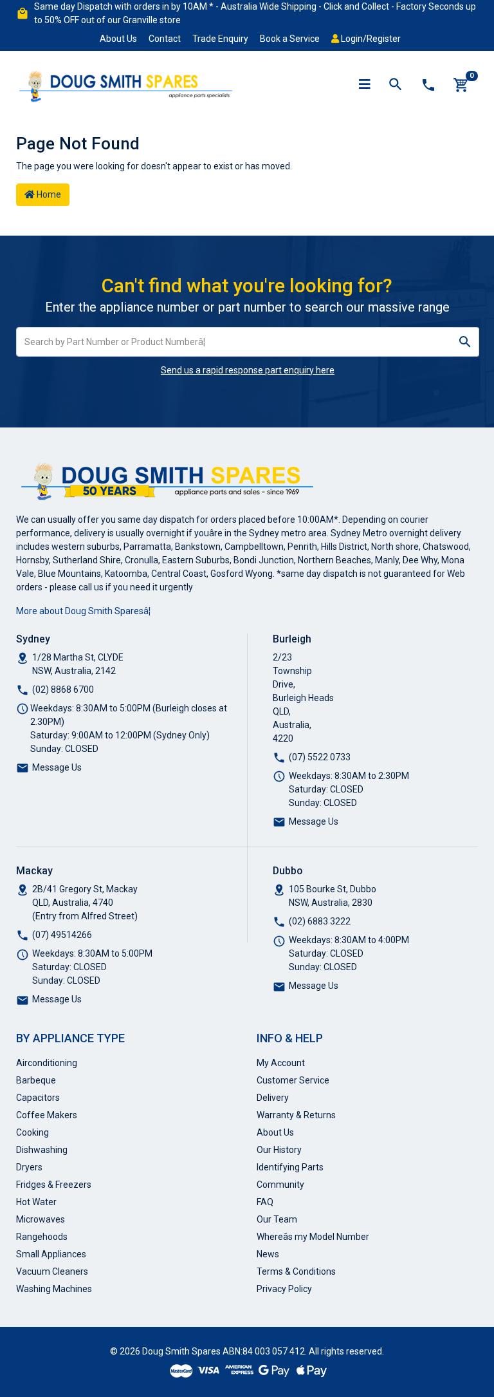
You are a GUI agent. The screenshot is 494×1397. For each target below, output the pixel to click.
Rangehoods (42, 1237)
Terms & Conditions (296, 1271)
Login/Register (370, 38)
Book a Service (290, 38)
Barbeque (36, 1080)
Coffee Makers (46, 1115)
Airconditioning (46, 1063)
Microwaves (40, 1219)
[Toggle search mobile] (395, 85)
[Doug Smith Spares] (126, 84)
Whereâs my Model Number (313, 1237)
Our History (279, 1150)
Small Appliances (51, 1254)
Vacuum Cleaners (52, 1271)
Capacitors (38, 1097)
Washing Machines (54, 1289)
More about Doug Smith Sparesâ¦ (83, 611)
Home (48, 194)
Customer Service (293, 1080)
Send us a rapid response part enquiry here (247, 370)
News (268, 1254)
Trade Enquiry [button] (220, 38)
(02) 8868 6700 (63, 689)
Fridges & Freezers (53, 1184)
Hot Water (36, 1202)
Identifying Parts (290, 1167)
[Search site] (465, 342)
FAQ (265, 1202)
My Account (281, 1063)
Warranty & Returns (296, 1115)
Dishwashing (42, 1150)
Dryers (29, 1167)
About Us (118, 38)
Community (280, 1184)
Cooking (32, 1132)
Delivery (273, 1097)
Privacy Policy (284, 1289)
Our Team (277, 1219)
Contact (165, 38)
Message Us (57, 767)
